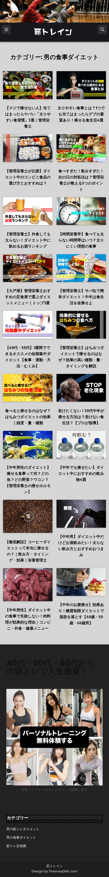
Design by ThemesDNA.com (54, 871)
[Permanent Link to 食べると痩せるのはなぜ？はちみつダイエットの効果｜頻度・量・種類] (27, 388)
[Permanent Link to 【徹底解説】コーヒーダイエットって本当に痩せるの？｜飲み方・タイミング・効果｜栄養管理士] (27, 516)
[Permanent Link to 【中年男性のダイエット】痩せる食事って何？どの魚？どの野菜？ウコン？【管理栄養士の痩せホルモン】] (27, 445)
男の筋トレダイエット (22, 829)
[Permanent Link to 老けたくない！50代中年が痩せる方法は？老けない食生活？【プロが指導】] (81, 388)
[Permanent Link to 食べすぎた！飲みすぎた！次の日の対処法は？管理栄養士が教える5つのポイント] (81, 148)
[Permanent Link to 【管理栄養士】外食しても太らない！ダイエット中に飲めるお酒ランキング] (27, 211)
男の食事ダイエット (21, 837)
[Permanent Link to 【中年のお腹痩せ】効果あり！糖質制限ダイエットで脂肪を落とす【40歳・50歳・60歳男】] (81, 582)
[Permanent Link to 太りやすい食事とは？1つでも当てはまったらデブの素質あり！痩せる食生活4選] (81, 85)
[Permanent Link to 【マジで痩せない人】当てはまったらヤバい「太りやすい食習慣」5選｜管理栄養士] (27, 85)
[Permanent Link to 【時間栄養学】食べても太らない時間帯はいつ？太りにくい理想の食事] (81, 211)
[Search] (102, 29)
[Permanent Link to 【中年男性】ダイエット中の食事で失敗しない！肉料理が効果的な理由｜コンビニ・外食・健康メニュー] (27, 584)
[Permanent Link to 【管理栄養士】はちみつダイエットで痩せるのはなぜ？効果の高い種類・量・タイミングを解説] (81, 325)
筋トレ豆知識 (16, 845)
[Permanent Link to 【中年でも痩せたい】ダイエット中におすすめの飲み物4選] (81, 445)
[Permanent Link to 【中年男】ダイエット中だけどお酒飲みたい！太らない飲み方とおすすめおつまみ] (81, 513)
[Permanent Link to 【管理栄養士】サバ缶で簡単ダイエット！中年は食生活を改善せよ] (81, 268)
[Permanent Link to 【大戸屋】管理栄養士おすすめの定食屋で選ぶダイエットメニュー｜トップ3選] (27, 268)
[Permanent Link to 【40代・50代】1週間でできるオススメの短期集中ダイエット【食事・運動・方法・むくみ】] (27, 325)
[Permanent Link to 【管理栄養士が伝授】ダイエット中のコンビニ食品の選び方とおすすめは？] (27, 148)
